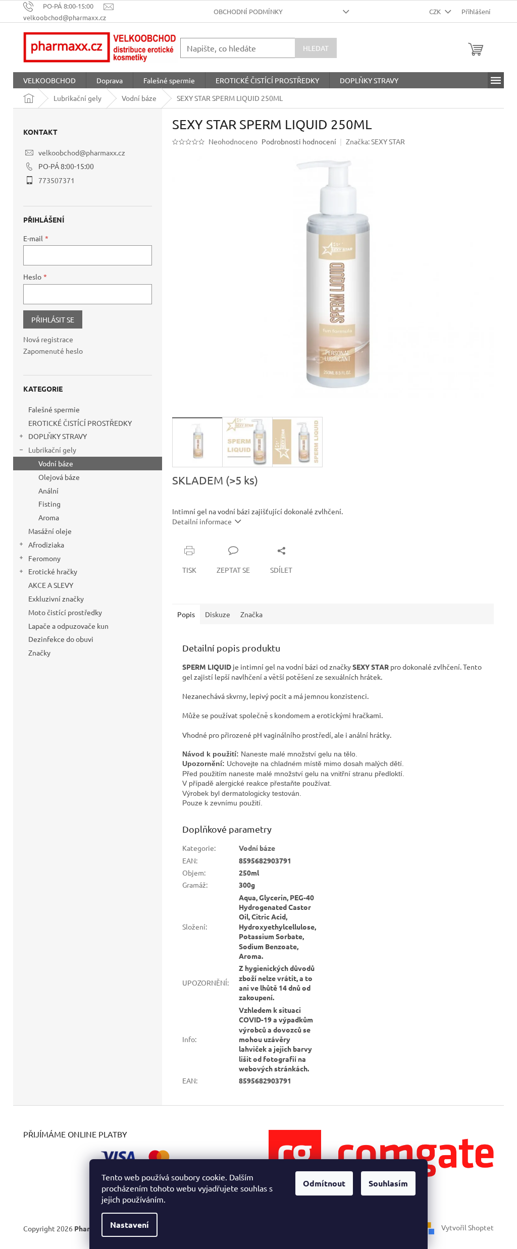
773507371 (56, 180)
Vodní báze (55, 463)
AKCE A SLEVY (50, 584)
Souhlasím (388, 1183)
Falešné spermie (54, 409)
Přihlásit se (52, 319)
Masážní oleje (50, 530)
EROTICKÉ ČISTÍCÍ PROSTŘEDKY (80, 422)
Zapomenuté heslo (53, 350)
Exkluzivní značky (56, 598)
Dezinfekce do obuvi (60, 638)
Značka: (375, 141)
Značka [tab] (251, 614)
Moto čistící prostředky (65, 612)
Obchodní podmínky (248, 11)
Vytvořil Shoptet (467, 1227)
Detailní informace (202, 521)
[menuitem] (49, 80)
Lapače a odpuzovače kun (68, 625)
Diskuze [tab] (217, 614)
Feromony (44, 558)
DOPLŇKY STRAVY (57, 436)
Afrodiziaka (46, 544)
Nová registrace (48, 339)
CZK (435, 11)
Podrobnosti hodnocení (299, 141)
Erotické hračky (52, 571)
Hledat (316, 47)
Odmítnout (324, 1183)
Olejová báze (59, 476)
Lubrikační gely (52, 449)
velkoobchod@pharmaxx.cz (81, 152)
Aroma (48, 517)
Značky (39, 652)
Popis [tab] (186, 614)
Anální (48, 490)
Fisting (49, 503)
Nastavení (129, 1224)
